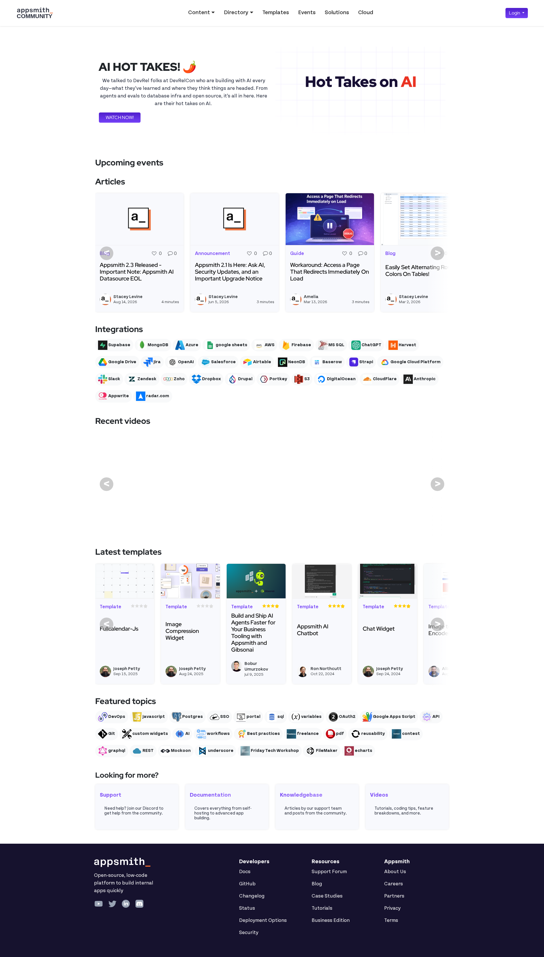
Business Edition (331, 920)
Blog (317, 883)
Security (248, 932)
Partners (394, 896)
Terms (391, 920)
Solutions (337, 12)
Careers (393, 883)
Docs (244, 871)
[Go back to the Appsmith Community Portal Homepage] (35, 13)
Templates (275, 12)
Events (307, 12)
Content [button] (199, 12)
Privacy (392, 908)
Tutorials (322, 908)
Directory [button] (236, 12)
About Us (395, 871)
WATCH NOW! (120, 117)
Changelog (252, 896)
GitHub (247, 883)
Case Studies (327, 896)
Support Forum (329, 871)
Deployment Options (263, 920)
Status (247, 908)
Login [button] (515, 13)
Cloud (365, 12)
